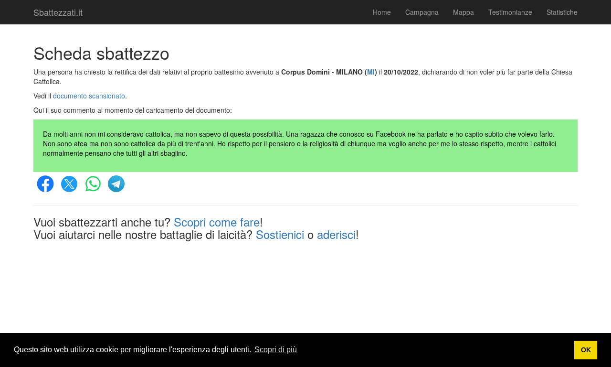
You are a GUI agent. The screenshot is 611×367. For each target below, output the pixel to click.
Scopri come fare (217, 221)
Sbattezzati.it (58, 12)
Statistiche (562, 12)
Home (382, 12)
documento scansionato (89, 95)
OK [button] (586, 350)
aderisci (336, 234)
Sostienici (280, 234)
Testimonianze (510, 12)
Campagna (422, 12)
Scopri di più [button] (275, 349)
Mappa (463, 12)
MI (371, 71)
